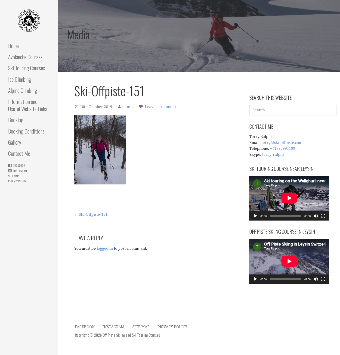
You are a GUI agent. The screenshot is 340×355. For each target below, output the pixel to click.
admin (128, 107)
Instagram (20, 171)
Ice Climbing (19, 79)
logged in (105, 248)
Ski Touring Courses (26, 68)
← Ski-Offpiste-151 (91, 214)
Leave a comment (160, 107)
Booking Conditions (26, 131)
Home (13, 45)
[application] (289, 198)
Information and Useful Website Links (27, 105)
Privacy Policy (17, 181)
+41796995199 (282, 148)
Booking (15, 119)
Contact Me (19, 153)
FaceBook (19, 165)
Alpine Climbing (22, 90)
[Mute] (315, 216)
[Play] (255, 216)
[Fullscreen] (323, 216)
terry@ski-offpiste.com (281, 142)
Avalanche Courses (25, 57)
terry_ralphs (273, 154)
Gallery (14, 142)
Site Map (13, 176)
